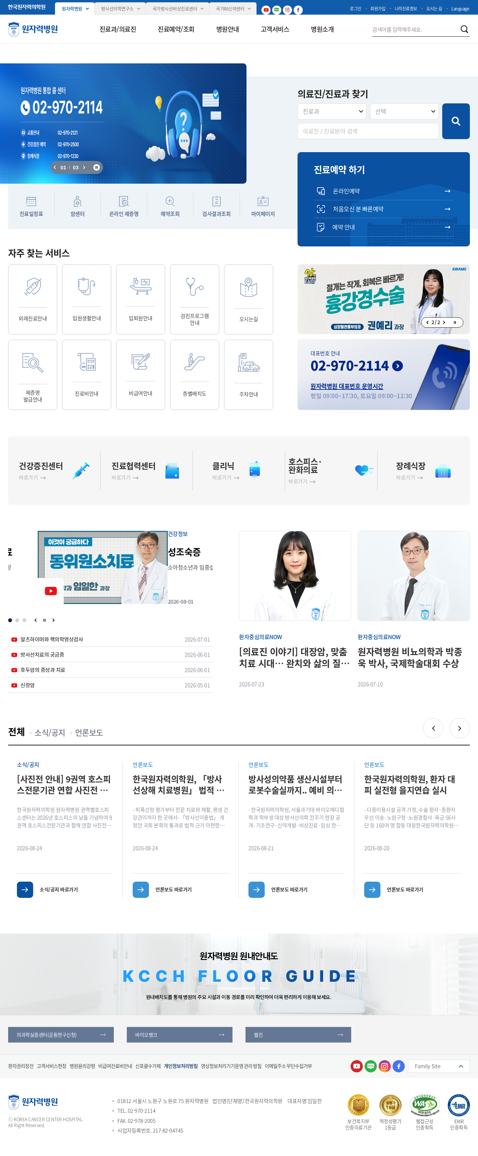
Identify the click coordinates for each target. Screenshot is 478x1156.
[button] (55, 167)
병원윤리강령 (82, 1066)
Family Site (428, 1066)
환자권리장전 (20, 1066)
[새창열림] (357, 1066)
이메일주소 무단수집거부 (288, 1066)
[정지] (96, 167)
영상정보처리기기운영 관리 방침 (231, 1066)
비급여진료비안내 (115, 1066)
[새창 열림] (26, 7)
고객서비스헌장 (51, 1066)
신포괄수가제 (148, 1066)
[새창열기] (384, 299)
